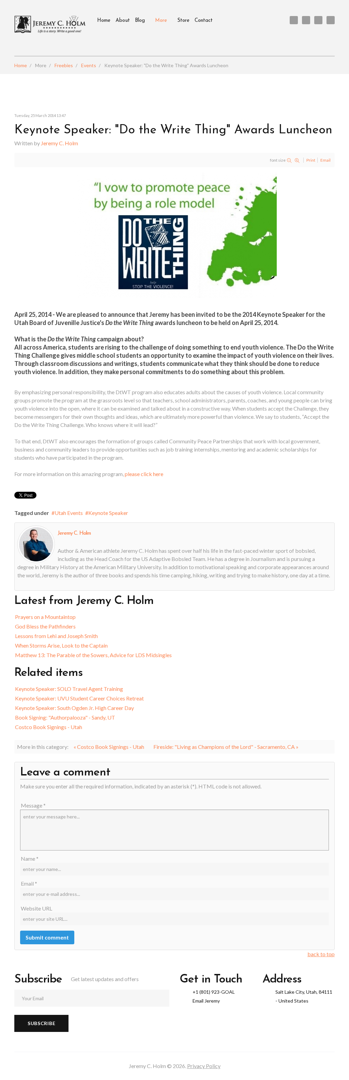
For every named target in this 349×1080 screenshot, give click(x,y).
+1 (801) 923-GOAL (214, 992)
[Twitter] (294, 20)
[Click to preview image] (174, 234)
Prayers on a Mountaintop (45, 616)
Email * (29, 883)
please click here (144, 474)
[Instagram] (331, 20)
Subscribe (41, 1023)
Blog (140, 20)
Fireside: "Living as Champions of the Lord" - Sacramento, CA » (226, 746)
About (123, 20)
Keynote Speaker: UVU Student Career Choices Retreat (79, 698)
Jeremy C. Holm (59, 143)
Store (183, 20)
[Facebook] (306, 20)
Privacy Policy (204, 1066)
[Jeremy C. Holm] (50, 25)
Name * (30, 858)
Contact (204, 20)
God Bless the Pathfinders (45, 626)
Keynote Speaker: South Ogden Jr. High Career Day (74, 708)
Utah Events (69, 512)
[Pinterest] (318, 20)
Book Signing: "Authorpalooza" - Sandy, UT (65, 717)
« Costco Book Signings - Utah (109, 746)
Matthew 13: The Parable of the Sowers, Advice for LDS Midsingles (93, 655)
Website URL (36, 908)
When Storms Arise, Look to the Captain (61, 645)
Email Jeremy (206, 1001)
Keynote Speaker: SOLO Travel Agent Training (69, 688)
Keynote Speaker (108, 512)
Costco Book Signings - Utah (48, 727)
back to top (321, 954)
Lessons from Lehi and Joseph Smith (56, 636)
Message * (33, 805)
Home (103, 20)
